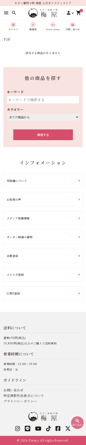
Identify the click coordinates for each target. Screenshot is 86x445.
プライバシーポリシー (20, 401)
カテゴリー (15, 109)
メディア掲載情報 (18, 218)
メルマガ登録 (15, 274)
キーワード (15, 92)
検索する (43, 135)
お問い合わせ (13, 390)
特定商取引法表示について (23, 395)
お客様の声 (14, 199)
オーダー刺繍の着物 (20, 237)
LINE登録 (13, 293)
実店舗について (17, 181)
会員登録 (12, 256)
